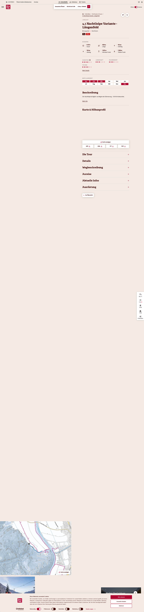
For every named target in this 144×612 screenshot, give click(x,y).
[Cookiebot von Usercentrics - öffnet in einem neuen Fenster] (19, 609)
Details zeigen (89, 609)
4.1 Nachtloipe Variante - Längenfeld (91, 15)
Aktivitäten (87, 14)
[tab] (63, 2)
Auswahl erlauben (121, 601)
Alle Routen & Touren (97, 14)
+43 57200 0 (11, 2)
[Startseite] (83, 14)
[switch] (53, 609)
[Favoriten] (139, 2)
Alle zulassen (121, 597)
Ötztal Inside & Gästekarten (24, 2)
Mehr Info (85, 101)
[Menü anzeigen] (2, 7)
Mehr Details (85, 70)
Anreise (36, 2)
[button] (105, 154)
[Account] (142, 2)
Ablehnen (121, 605)
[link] (82, 2)
